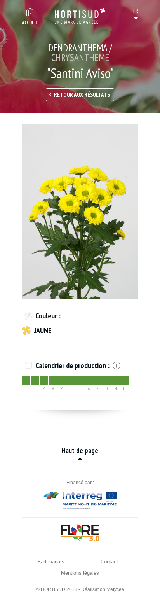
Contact (109, 562)
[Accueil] (80, 16)
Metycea (115, 589)
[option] (80, 211)
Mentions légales (80, 573)
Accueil (30, 22)
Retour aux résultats (82, 94)
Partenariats (50, 562)
